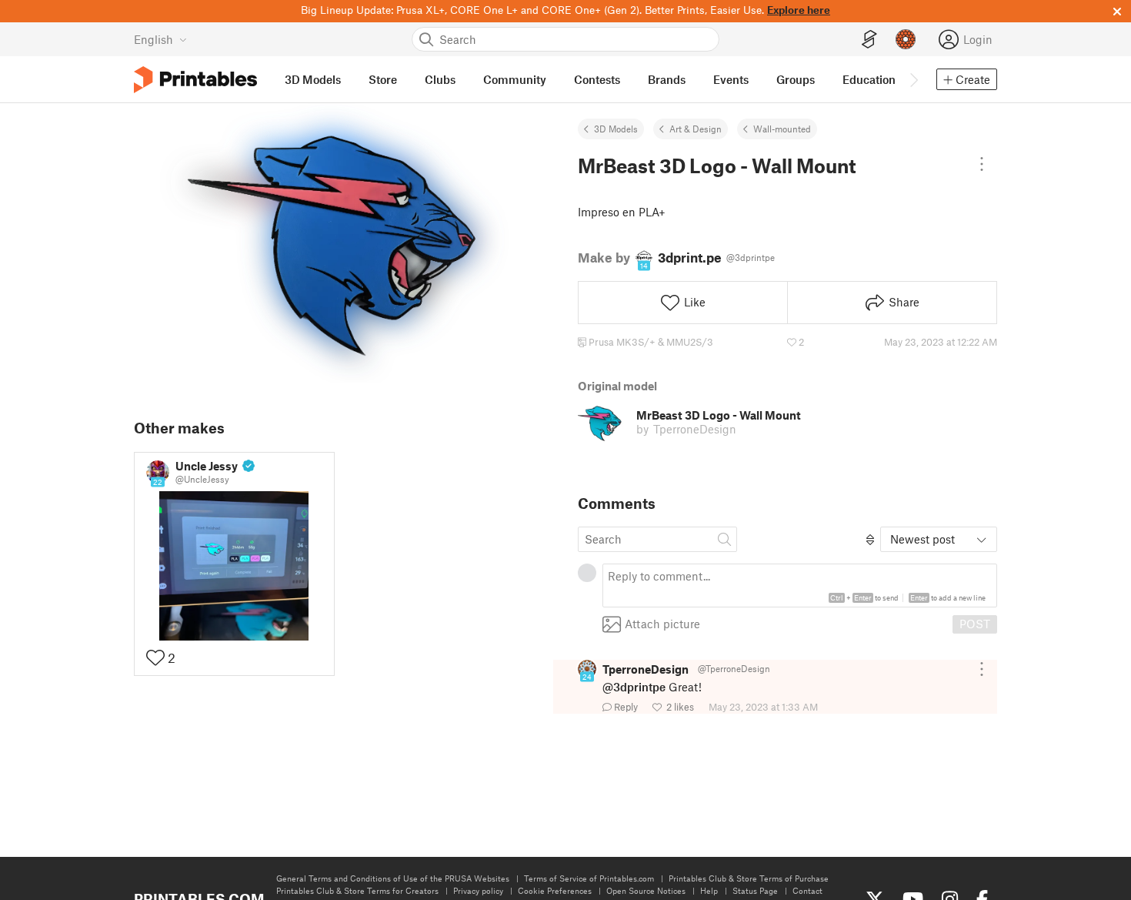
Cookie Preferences (555, 890)
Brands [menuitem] (667, 79)
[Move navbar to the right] (913, 79)
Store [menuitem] (383, 79)
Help (709, 890)
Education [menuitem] (869, 79)
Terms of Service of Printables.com (589, 878)
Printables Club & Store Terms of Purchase (749, 878)
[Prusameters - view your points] (906, 39)
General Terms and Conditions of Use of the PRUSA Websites (392, 878)
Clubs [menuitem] (440, 79)
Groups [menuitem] (795, 79)
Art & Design (695, 128)
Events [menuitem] (731, 79)
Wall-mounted (782, 128)
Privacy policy (478, 890)
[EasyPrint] (869, 39)
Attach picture (662, 624)
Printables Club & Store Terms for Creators (357, 890)
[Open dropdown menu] (981, 164)
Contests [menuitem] (597, 79)
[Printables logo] (195, 79)
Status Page (755, 890)
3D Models (616, 128)
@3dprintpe (634, 687)
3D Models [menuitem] (313, 79)
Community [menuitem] (514, 79)
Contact (807, 890)
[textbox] (799, 585)
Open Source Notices (646, 890)
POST (974, 624)
